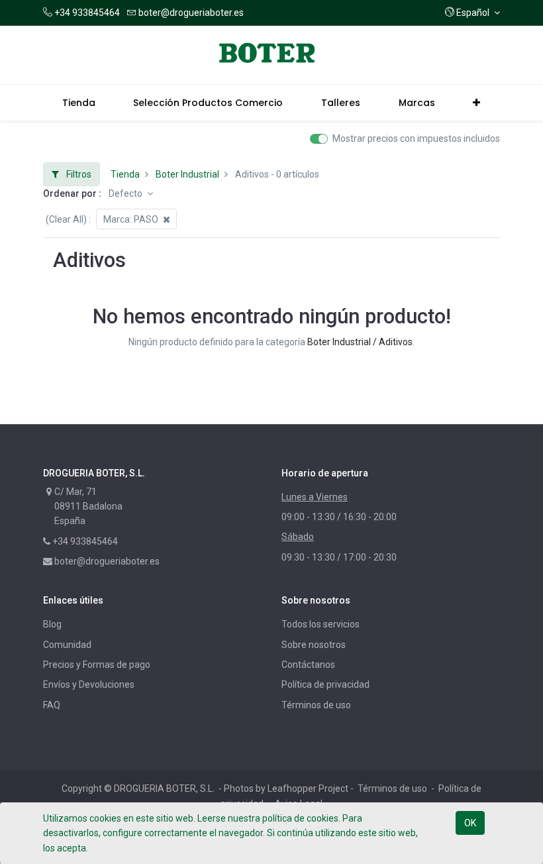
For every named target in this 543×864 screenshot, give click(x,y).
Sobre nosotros (313, 644)
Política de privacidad (325, 684)
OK (470, 823)
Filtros (77, 174)
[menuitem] (79, 103)
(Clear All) (66, 219)
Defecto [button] (126, 193)
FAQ (51, 705)
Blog (52, 624)
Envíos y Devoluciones (88, 684)
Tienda (125, 174)
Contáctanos (308, 664)
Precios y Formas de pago (96, 664)
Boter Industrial (187, 174)
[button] (472, 12)
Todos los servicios (320, 624)
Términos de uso (316, 705)
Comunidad (67, 644)
